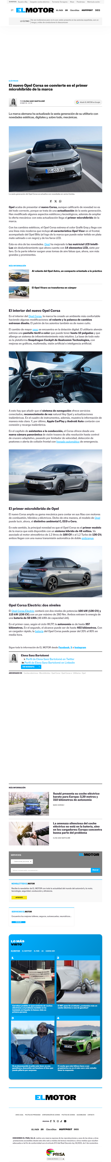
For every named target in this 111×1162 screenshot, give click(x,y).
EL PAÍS (36, 951)
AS (42, 951)
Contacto (91, 1115)
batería (39, 631)
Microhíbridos (44, 673)
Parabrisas (81, 2)
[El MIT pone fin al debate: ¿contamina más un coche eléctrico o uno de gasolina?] (78, 1003)
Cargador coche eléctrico (40, 2)
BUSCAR (18, 922)
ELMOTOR (15, 951)
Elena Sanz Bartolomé (34, 101)
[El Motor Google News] (65, 1121)
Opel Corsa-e (66, 673)
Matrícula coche (93, 2)
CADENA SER (50, 951)
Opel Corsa (35, 316)
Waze (72, 2)
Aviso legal (19, 1115)
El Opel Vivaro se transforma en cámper (54, 287)
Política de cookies (68, 1115)
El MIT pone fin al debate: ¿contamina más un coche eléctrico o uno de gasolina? (77, 1007)
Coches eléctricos (31, 673)
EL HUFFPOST (27, 951)
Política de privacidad (32, 1115)
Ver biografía (28, 667)
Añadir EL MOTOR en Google (90, 102)
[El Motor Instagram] (58, 1121)
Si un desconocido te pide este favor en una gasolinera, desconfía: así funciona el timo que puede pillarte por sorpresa (32, 1068)
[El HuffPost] (87, 10)
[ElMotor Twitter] (54, 1121)
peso (35, 329)
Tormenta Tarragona (60, 2)
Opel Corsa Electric (23, 610)
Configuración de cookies (51, 1115)
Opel (47, 244)
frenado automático (68, 441)
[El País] (59, 10)
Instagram (80, 647)
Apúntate (19, 897)
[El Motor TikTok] (61, 1121)
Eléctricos (13, 81)
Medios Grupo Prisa (55, 1159)
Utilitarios (77, 673)
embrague (88, 538)
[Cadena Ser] (97, 10)
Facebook (63, 647)
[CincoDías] (74, 10)
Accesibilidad (81, 1115)
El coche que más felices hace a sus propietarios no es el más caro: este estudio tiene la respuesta (77, 1068)
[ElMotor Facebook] (50, 1121)
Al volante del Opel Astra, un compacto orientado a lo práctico (67, 271)
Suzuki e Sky (23, 2)
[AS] (66, 10)
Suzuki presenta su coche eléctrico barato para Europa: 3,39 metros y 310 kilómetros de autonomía (76, 796)
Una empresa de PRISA (55, 1152)
